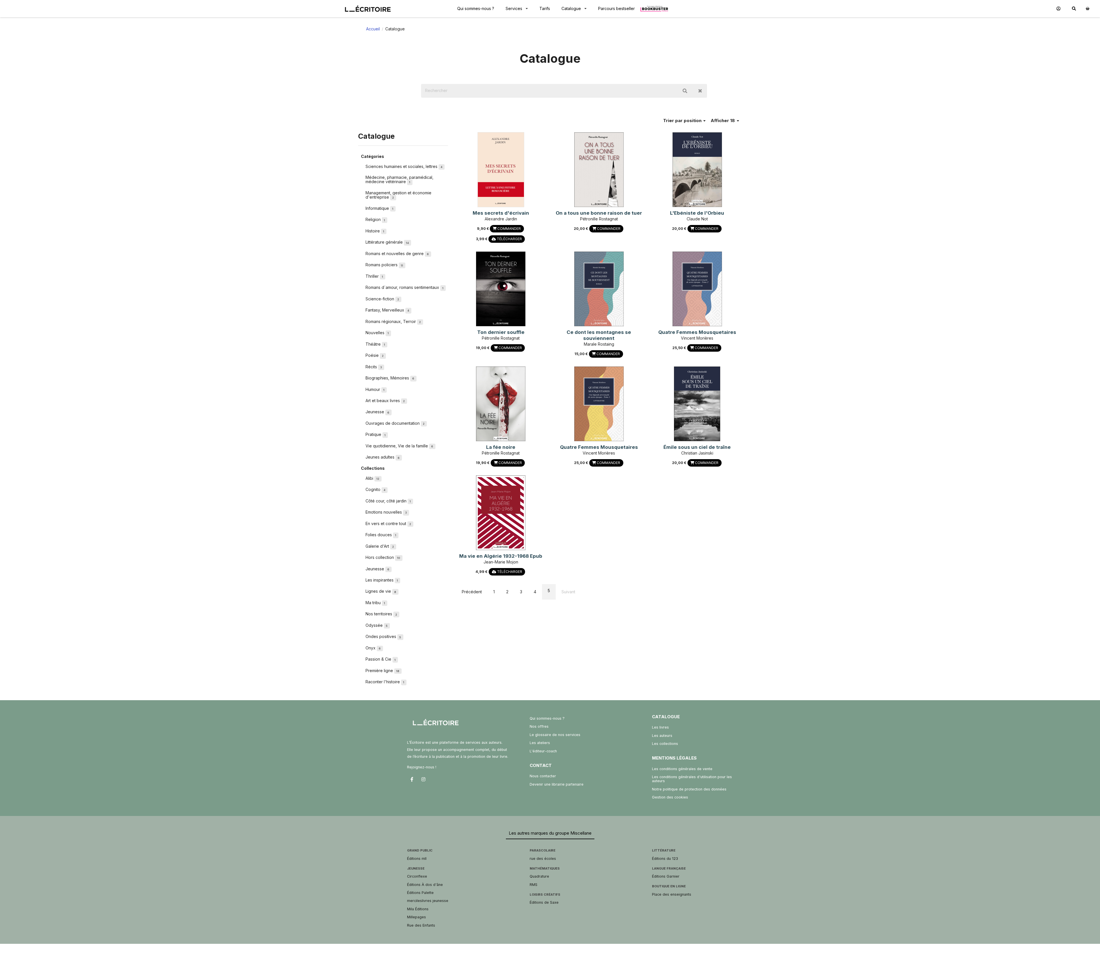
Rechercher (685, 91)
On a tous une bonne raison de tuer (599, 213)
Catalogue (571, 8)
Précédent (472, 591)
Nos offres (539, 726)
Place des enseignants (671, 894)
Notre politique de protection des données (689, 789)
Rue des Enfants (421, 925)
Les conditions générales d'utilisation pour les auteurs (692, 779)
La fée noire (500, 447)
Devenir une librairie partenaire (557, 784)
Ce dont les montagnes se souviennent (599, 335)
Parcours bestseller (616, 8)
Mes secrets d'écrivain (501, 213)
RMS (533, 884)
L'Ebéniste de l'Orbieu (697, 213)
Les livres (660, 727)
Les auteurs (662, 735)
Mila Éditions (418, 909)
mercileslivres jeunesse (427, 901)
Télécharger (509, 239)
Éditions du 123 (665, 858)
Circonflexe (417, 876)
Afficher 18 (723, 120)
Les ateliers (540, 743)
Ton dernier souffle (501, 332)
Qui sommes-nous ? (475, 8)
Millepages (416, 917)
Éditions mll (417, 858)
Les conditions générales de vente (682, 769)
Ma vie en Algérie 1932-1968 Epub (500, 556)
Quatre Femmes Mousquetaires (697, 332)
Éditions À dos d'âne (425, 884)
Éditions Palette (420, 892)
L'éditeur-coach (543, 751)
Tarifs (544, 8)
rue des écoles (543, 858)
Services (514, 8)
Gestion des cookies (670, 797)
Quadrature (539, 876)
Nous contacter (543, 776)
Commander (508, 228)
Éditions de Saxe (544, 902)
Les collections (665, 743)
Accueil (373, 28)
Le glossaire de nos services (555, 735)
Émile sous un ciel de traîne (697, 447)
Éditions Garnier (665, 876)
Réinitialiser (700, 91)
